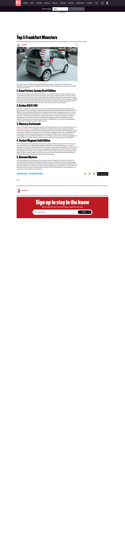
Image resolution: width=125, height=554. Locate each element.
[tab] (62, 181)
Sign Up (84, 212)
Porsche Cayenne (70, 144)
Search (102, 4)
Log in (107, 4)
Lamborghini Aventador (23, 129)
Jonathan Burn (25, 44)
